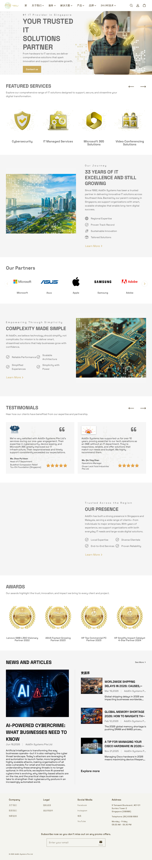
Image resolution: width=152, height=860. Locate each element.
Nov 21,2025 (112, 751)
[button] (131, 5)
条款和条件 (48, 810)
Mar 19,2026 (112, 691)
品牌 (91, 5)
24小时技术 (107, 5)
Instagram (82, 810)
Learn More (92, 246)
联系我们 (13, 810)
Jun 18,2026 (13, 744)
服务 (51, 5)
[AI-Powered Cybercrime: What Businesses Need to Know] (37, 693)
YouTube (81, 821)
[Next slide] (143, 87)
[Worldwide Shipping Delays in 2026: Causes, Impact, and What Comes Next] (91, 686)
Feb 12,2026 (111, 721)
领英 (79, 816)
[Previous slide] (131, 87)
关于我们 (37, 5)
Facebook (82, 805)
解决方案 (65, 5)
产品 (79, 5)
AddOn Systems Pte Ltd (39, 744)
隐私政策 (47, 805)
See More (139, 662)
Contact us (32, 69)
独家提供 (13, 816)
